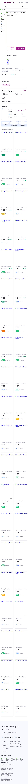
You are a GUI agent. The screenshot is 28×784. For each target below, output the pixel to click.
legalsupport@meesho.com (6, 779)
